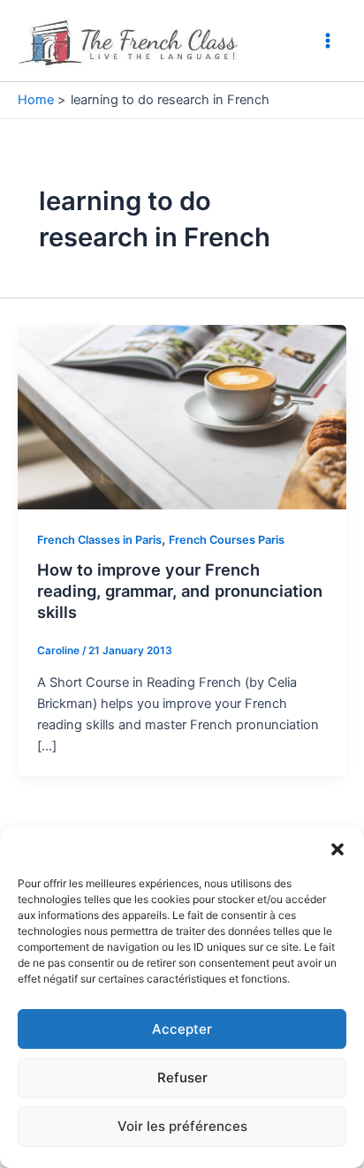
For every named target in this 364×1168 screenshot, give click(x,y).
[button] (337, 849)
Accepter (182, 1029)
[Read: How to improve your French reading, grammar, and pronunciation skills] (182, 416)
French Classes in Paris (99, 539)
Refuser (182, 1077)
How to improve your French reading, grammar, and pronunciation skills (179, 590)
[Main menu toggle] (327, 40)
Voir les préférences (182, 1126)
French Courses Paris (226, 539)
